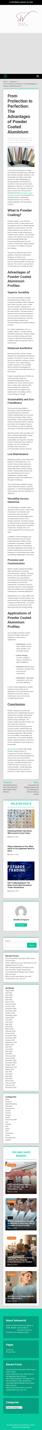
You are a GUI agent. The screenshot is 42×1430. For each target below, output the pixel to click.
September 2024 (11, 1042)
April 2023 (8, 1078)
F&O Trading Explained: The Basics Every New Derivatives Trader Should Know (20, 885)
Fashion (8, 1110)
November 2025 (10, 1011)
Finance (8, 1113)
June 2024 (9, 1049)
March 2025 (9, 1029)
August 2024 (9, 1044)
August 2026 (9, 990)
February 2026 (10, 1004)
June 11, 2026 (13, 1192)
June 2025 (9, 1022)
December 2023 (10, 1060)
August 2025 (9, 1017)
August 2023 (9, 1069)
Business (11, 140)
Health (7, 1117)
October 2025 (10, 1013)
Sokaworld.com (11, 1330)
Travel (7, 1135)
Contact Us (9, 1350)
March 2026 (9, 1002)
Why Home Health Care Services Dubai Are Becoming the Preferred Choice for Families (21, 1260)
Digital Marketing (11, 1104)
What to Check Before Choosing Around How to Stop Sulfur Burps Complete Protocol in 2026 (21, 1223)
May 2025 (8, 1024)
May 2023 (8, 1076)
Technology (9, 1133)
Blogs (7, 1099)
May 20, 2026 (13, 1228)
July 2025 (8, 1020)
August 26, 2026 (14, 891)
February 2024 (10, 1056)
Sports (7, 1128)
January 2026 (10, 1006)
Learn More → (21, 925)
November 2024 (10, 1038)
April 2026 (8, 999)
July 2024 (8, 1047)
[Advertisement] (21, 53)
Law (6, 1122)
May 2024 (8, 1051)
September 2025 (11, 1015)
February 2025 (10, 1031)
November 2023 (10, 1062)
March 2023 (9, 1081)
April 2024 (8, 1053)
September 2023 (11, 1067)
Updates (8, 1140)
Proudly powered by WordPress (18, 1425)
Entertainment (10, 1108)
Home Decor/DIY (11, 1119)
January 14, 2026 (26, 138)
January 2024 (10, 1058)
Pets (6, 1126)
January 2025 (10, 1033)
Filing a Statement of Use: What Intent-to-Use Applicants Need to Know (21, 848)
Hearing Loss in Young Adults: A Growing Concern (20, 1297)
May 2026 (8, 997)
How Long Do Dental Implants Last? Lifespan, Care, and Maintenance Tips (19, 1187)
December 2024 (10, 1035)
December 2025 (10, 1008)
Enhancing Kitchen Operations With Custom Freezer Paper (20, 832)
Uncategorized (10, 1137)
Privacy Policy (10, 1352)
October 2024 (10, 1040)
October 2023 (10, 1065)
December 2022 (10, 1087)
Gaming (8, 1115)
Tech (7, 1131)
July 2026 (8, 993)
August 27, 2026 (14, 837)
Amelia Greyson (14, 138)
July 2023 (8, 1071)
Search (7, 941)
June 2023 (9, 1074)
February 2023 (10, 1083)
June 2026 (9, 995)
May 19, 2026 (13, 1264)
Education (8, 1106)
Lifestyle (8, 1124)
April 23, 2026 (13, 1301)
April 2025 (8, 1026)
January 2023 (10, 1085)
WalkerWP (26, 1427)
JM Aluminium (23, 140)
